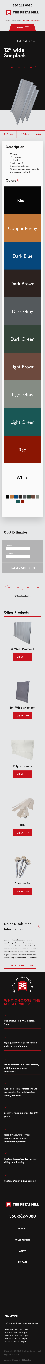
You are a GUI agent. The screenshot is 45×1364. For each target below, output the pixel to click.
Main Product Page (26, 41)
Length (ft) (9, 553)
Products (16, 20)
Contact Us (16, 965)
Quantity (9, 545)
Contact (22, 1262)
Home (7, 20)
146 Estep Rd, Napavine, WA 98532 (21, 1323)
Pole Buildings (22, 1240)
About (22, 1251)
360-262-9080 (22, 5)
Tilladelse (26, 1359)
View (20, 656)
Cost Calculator (20, 67)
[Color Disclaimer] (18, 180)
